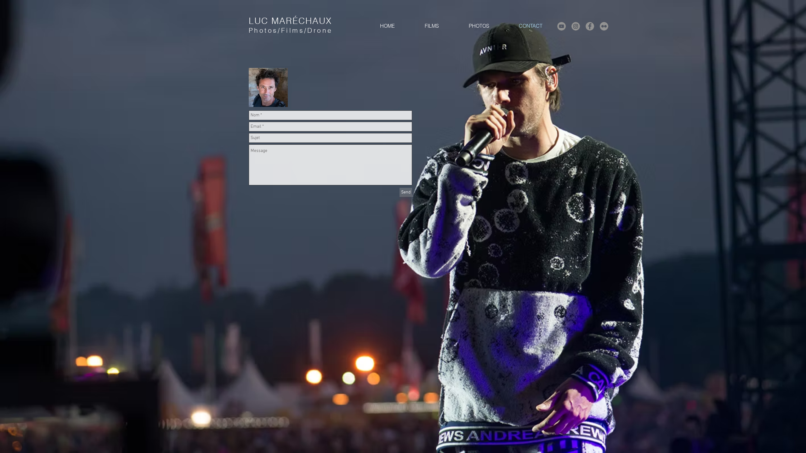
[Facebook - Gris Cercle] (590, 26)
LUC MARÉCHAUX (290, 20)
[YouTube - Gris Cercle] (561, 26)
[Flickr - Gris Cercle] (604, 26)
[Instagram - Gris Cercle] (575, 26)
